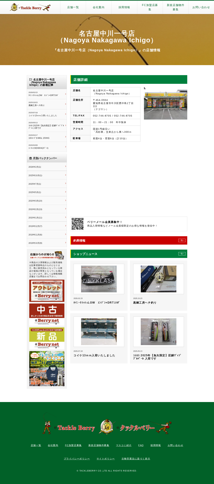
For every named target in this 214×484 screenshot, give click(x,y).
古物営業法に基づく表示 (136, 458)
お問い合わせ (201, 7)
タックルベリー (30, 7)
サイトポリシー (106, 458)
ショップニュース (129, 254)
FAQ (141, 445)
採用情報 (124, 7)
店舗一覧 (73, 7)
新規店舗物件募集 (176, 7)
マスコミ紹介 (124, 445)
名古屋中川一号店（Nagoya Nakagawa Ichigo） (107, 37)
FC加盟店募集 (150, 7)
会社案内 (98, 7)
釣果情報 (129, 240)
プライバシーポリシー (77, 458)
